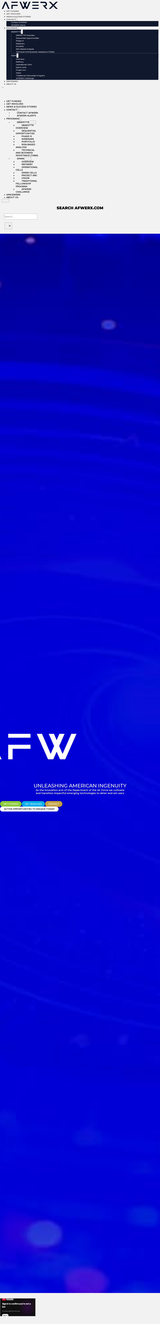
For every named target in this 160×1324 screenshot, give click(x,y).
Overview (20, 59)
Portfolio (20, 46)
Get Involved (13, 14)
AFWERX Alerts (18, 25)
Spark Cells (21, 67)
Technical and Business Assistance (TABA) (35, 52)
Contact (11, 19)
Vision (18, 73)
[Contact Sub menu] (16, 19)
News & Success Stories (18, 17)
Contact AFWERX (19, 22)
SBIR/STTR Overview (25, 35)
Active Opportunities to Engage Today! (29, 809)
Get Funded (12, 11)
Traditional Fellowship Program (30, 75)
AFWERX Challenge (25, 78)
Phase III (20, 41)
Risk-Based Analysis (25, 49)
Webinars (20, 44)
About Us (11, 84)
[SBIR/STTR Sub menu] (22, 32)
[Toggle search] (5, 200)
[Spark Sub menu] (17, 55)
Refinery (20, 62)
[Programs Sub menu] (18, 28)
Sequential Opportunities (27, 38)
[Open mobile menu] (3, 87)
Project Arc (21, 70)
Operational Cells (24, 64)
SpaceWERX (12, 81)
